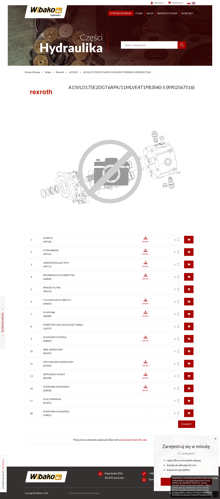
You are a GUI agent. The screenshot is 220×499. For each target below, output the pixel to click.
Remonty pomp (167, 13)
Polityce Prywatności (200, 495)
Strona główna (120, 13)
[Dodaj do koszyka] (189, 239)
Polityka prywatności (78, 493)
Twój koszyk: (177, 3)
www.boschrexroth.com (133, 439)
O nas (138, 13)
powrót (186, 424)
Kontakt (188, 13)
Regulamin (94, 493)
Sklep (150, 13)
